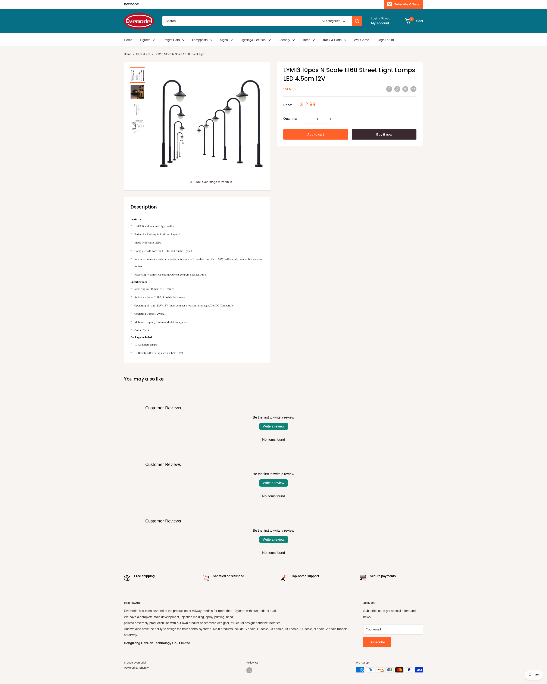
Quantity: (290, 119)
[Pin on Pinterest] (397, 89)
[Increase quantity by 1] (330, 118)
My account (380, 23)
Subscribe (377, 642)
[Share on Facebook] (389, 89)
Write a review (273, 426)
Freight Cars (171, 40)
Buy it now (384, 134)
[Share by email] (413, 89)
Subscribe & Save (406, 4)
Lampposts (200, 40)
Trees (306, 40)
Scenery (284, 40)
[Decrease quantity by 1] (304, 118)
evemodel (291, 89)
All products (142, 54)
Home (128, 40)
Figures (145, 40)
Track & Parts (332, 40)
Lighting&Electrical (253, 40)
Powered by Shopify (136, 667)
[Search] (357, 21)
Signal (224, 40)
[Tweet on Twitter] (405, 89)
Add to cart (315, 134)
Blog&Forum (385, 40)
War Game (361, 40)
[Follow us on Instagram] (249, 670)
